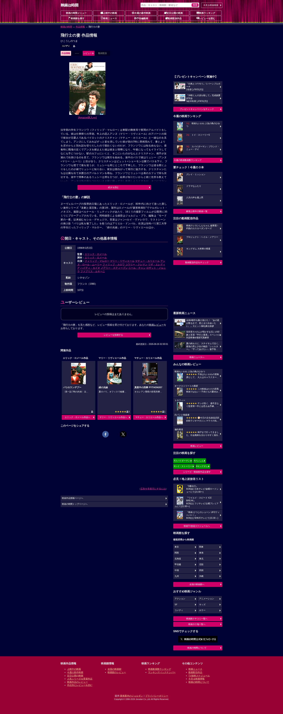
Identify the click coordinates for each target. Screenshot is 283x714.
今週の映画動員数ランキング (188, 160)
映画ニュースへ (196, 357)
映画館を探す (78, 18)
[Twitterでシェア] (123, 434)
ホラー (202, 610)
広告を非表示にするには (153, 488)
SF (176, 604)
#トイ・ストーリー (183, 466)
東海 (201, 553)
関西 (177, 553)
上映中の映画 (110, 13)
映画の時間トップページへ (74, 504)
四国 (201, 570)
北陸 (201, 564)
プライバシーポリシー (156, 695)
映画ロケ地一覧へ (196, 624)
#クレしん (199, 460)
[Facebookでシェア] (105, 434)
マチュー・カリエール (147, 261)
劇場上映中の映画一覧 (197, 211)
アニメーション (206, 599)
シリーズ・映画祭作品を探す (197, 472)
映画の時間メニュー (76, 13)
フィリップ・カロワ (114, 264)
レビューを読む (207, 18)
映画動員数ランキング (159, 669)
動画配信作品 (175, 18)
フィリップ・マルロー (97, 261)
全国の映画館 (114, 669)
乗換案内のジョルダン (131, 695)
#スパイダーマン (182, 460)
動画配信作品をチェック (197, 262)
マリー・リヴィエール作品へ (113, 417)
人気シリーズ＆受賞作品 (79, 678)
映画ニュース (110, 18)
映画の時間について (197, 648)
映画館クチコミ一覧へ (197, 618)
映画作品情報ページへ (72, 498)
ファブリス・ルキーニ (92, 271)
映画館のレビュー (117, 672)
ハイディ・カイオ (90, 267)
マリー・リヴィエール (122, 261)
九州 (177, 576)
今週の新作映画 (142, 13)
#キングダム (202, 466)
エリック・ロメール (96, 254)
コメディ (66, 46)
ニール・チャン (137, 267)
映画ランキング (207, 13)
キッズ (202, 604)
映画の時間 (66, 26)
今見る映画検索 (210, 5)
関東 (201, 547)
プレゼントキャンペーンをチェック (197, 109)
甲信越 (178, 564)
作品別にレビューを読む (79, 685)
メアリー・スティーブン (114, 267)
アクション (180, 599)
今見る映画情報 (197, 678)
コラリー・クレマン (136, 264)
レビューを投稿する (113, 335)
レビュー (87, 53)
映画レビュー (196, 446)
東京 (177, 547)
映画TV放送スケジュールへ (197, 526)
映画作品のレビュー (77, 682)
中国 (177, 570)
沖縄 (201, 576)
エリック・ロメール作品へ (77, 417)
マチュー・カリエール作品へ (149, 417)
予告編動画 (142, 18)
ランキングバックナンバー (162, 672)
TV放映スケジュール (199, 675)
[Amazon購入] (87, 117)
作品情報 (80, 26)
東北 (201, 559)
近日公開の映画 (175, 13)
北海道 (178, 559)
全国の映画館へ (196, 584)
